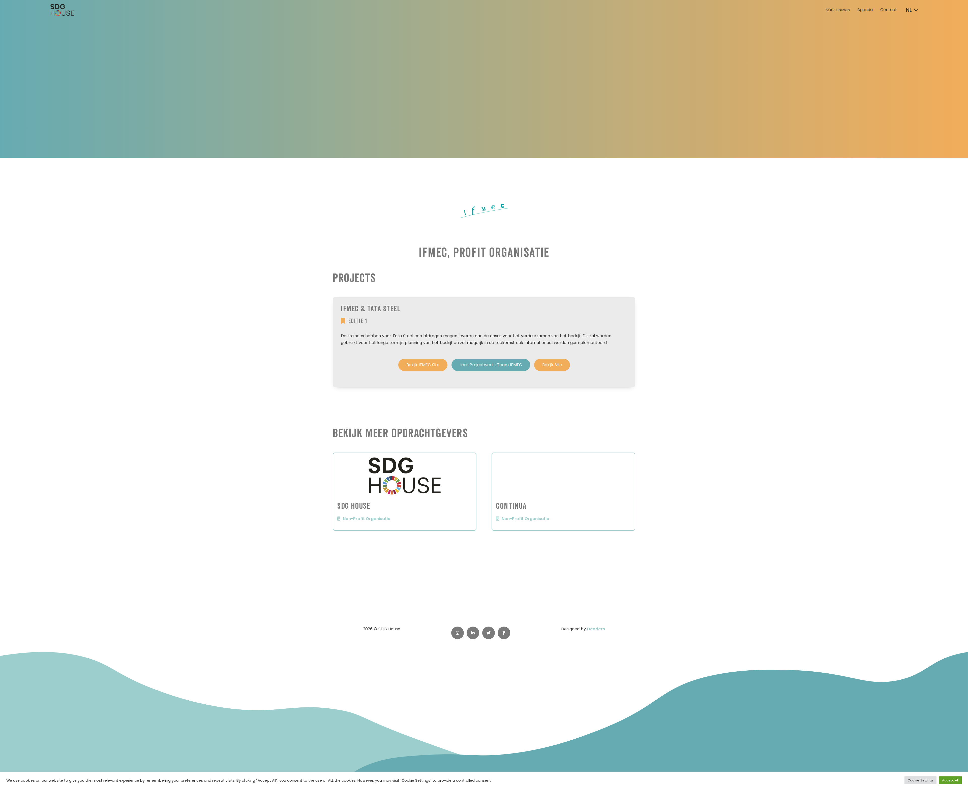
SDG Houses (838, 10)
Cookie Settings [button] (920, 780)
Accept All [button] (950, 780)
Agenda (865, 10)
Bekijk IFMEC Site (422, 365)
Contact (888, 10)
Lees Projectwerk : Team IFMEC (491, 365)
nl (909, 10)
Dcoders (596, 629)
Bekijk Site (552, 365)
